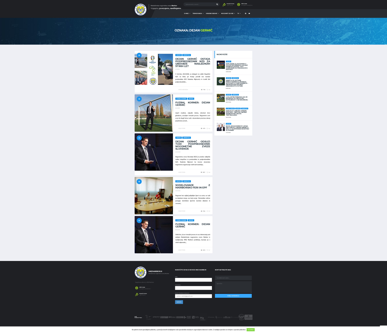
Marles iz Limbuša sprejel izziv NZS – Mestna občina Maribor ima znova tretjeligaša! (236, 113)
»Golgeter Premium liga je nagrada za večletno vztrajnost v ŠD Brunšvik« (237, 98)
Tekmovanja (197, 13)
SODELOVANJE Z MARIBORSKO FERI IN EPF (192, 186)
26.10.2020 (177, 152)
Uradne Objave (211, 13)
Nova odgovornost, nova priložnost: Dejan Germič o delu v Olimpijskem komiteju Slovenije (237, 128)
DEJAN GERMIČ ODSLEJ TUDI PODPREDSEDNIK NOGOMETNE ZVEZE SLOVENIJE (192, 145)
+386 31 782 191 (230, 5)
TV (238, 13)
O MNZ (186, 13)
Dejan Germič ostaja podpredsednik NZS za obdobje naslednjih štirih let (192, 62)
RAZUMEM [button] (250, 330)
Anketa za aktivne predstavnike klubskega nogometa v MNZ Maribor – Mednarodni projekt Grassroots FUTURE (237, 83)
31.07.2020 (177, 190)
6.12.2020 (177, 108)
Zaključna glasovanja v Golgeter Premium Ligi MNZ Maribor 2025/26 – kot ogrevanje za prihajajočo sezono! (237, 66)
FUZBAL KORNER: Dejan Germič (192, 103)
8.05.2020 (177, 229)
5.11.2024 (177, 69)
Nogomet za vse (227, 13)
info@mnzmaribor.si (246, 5)
